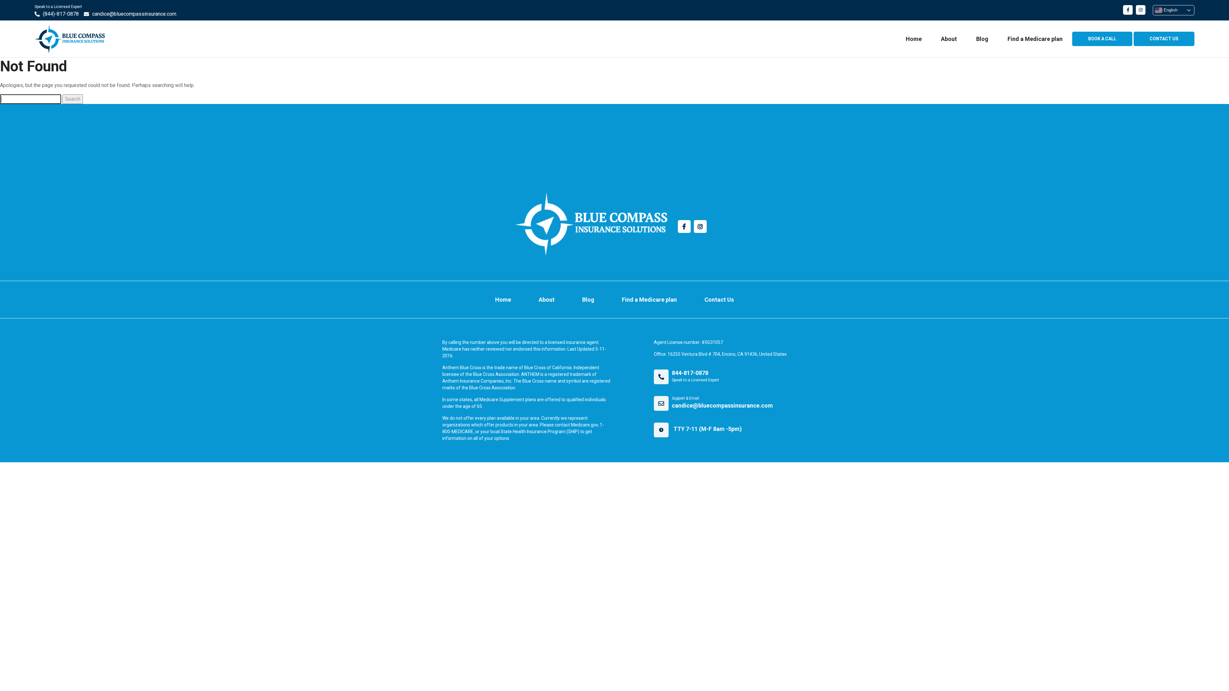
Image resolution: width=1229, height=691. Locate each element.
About (949, 39)
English (1169, 10)
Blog (982, 39)
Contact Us (719, 299)
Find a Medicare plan (1035, 39)
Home (914, 39)
